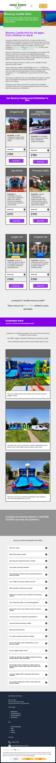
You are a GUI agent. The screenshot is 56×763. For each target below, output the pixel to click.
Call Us (43, 6)
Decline (28, 758)
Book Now (16, 161)
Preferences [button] (32, 755)
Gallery (13, 730)
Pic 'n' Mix (29, 306)
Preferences (16, 758)
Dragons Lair (16, 47)
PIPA (38, 67)
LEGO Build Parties (15, 713)
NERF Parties (14, 711)
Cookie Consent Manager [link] (8, 749)
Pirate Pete (30, 49)
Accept (40, 758)
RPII (15, 73)
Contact (13, 732)
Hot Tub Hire (14, 717)
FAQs (12, 728)
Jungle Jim (19, 49)
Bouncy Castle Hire (16, 715)
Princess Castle (32, 47)
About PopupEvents (16, 726)
